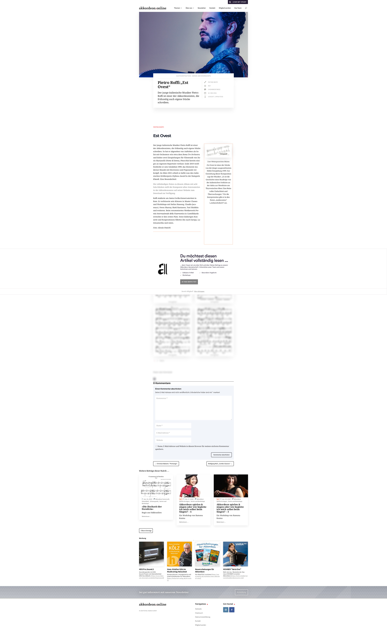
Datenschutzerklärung (202, 617)
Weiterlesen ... (146, 516)
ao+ (209, 86)
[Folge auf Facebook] (231, 609)
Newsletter (202, 8)
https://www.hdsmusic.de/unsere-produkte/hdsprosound (151, 577)
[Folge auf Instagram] (225, 609)
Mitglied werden (225, 8)
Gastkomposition (183, 76)
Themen (177, 8)
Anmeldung (241, 592)
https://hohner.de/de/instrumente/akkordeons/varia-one (235, 577)
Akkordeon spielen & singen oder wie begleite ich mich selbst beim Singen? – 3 (230, 508)
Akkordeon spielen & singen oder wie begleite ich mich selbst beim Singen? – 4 (192, 508)
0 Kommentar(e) (214, 89)
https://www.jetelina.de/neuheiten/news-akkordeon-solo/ (207, 576)
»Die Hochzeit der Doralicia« (152, 507)
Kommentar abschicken (221, 455)
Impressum (199, 613)
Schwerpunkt (154, 501)
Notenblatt (145, 501)
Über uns (189, 8)
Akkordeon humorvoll (162, 499)
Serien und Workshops (201, 76)
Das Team (237, 8)
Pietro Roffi (213, 82)
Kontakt (212, 8)
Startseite (198, 609)
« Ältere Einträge (146, 531)
